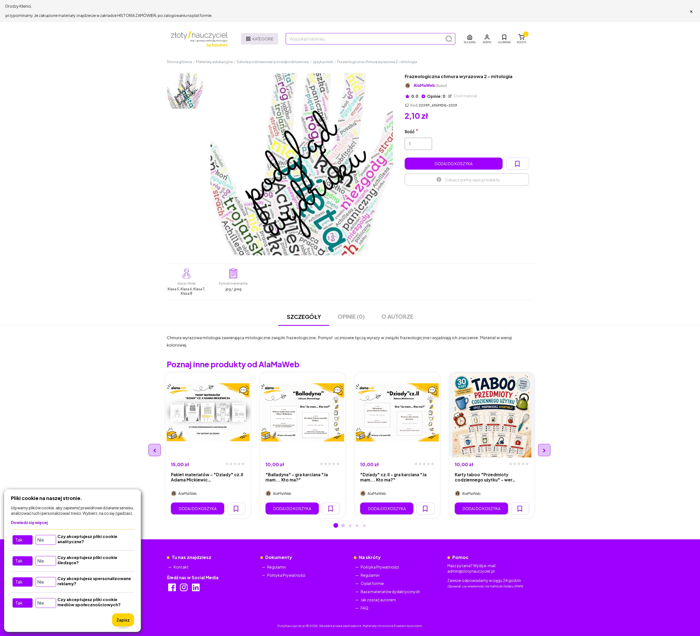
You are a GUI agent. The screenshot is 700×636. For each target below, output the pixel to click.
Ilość (410, 131)
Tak (18, 540)
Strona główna (179, 62)
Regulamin (276, 566)
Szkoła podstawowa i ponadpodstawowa (273, 62)
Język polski (323, 62)
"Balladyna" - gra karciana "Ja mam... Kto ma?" (297, 477)
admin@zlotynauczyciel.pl (471, 571)
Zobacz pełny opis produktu (472, 179)
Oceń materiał (465, 96)
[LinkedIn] (196, 589)
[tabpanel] (208, 445)
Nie (40, 540)
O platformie (372, 583)
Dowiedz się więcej (29, 522)
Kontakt (181, 566)
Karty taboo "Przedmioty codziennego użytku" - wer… (485, 477)
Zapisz (123, 619)
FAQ (364, 607)
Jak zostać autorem (378, 599)
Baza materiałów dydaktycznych (390, 591)
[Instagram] (184, 589)
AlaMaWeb (430, 85)
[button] (487, 39)
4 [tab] (357, 526)
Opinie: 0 (436, 96)
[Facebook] (172, 589)
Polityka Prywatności (286, 575)
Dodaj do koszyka (453, 163)
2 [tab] (343, 526)
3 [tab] (350, 526)
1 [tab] (336, 526)
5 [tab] (364, 526)
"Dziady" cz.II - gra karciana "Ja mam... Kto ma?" (393, 477)
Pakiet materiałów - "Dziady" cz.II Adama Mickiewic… (207, 477)
